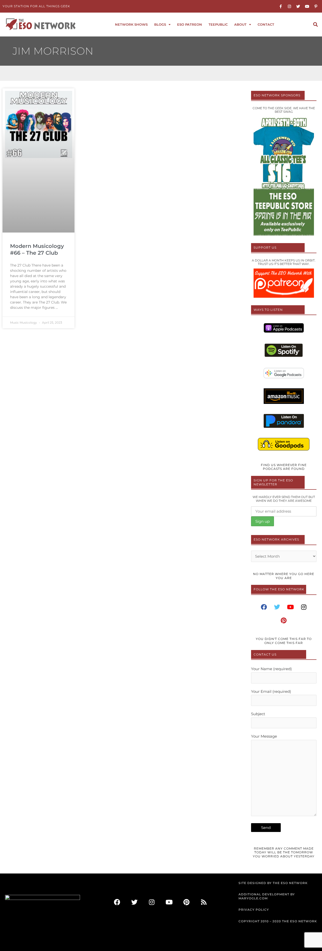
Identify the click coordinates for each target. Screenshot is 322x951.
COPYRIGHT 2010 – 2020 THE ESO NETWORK (277, 921)
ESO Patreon (189, 24)
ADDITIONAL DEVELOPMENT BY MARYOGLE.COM (266, 896)
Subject (258, 713)
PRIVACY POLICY (253, 909)
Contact (266, 24)
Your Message (264, 736)
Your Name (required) (271, 668)
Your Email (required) (271, 691)
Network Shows (131, 24)
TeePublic (218, 24)
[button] (315, 24)
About (240, 24)
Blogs (160, 24)
